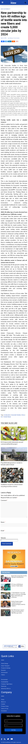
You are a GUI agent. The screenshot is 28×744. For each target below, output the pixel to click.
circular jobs (7, 415)
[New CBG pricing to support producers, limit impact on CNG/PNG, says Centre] (6, 610)
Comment (4, 500)
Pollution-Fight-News (6, 684)
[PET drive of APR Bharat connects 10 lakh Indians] (6, 584)
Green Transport (5, 665)
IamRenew (8, 742)
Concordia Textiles (16, 415)
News (2, 9)
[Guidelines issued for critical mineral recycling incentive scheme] (12, 468)
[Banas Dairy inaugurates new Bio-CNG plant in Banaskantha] (6, 576)
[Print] (13, 41)
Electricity (3, 686)
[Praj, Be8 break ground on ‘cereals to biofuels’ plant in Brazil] (14, 448)
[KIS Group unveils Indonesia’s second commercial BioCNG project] (14, 427)
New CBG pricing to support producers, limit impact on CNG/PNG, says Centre (17, 611)
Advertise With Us (6, 688)
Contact (3, 704)
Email (3, 530)
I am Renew (10, 38)
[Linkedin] (9, 41)
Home (2, 699)
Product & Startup (5, 668)
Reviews (3, 670)
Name (3, 522)
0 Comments (16, 38)
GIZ (2, 417)
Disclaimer (4, 711)
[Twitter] (6, 41)
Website (3, 538)
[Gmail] (17, 41)
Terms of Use (4, 708)
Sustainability (7, 9)
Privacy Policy (5, 706)
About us (3, 702)
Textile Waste (7, 417)
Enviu (23, 415)
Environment (4, 672)
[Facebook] (2, 41)
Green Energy (4, 663)
